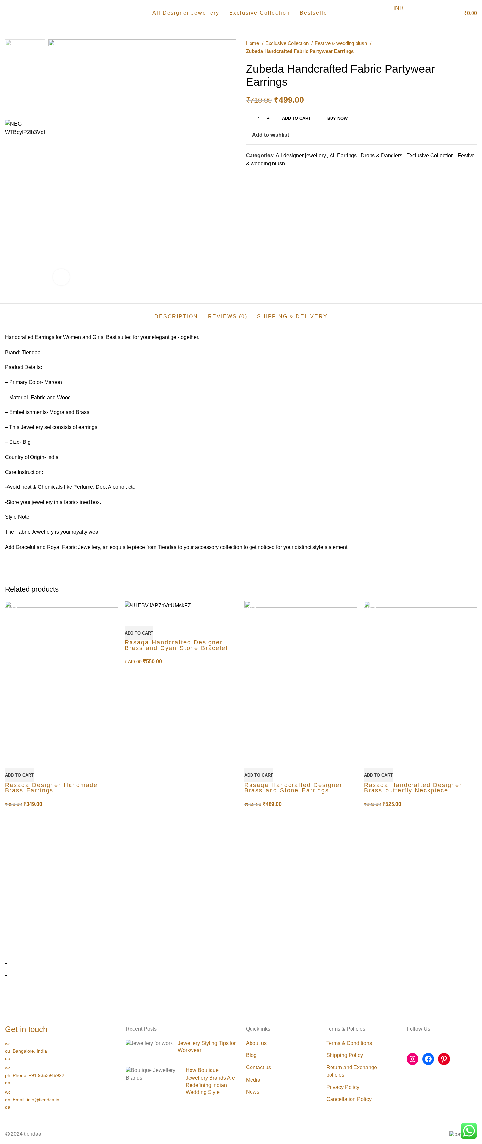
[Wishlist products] (445, 13)
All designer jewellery (301, 155)
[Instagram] (412, 1059)
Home (253, 43)
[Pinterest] (444, 1059)
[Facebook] (428, 1059)
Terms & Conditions (349, 1043)
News (252, 1092)
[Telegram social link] (281, 175)
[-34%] (420, 676)
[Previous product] (460, 47)
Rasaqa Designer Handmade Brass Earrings (51, 788)
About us (256, 1043)
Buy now (337, 118)
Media (253, 1080)
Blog (251, 1055)
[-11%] (300, 676)
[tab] (176, 313)
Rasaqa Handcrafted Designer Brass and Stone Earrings (293, 788)
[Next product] (474, 47)
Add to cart (296, 118)
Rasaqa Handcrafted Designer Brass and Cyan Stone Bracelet (176, 645)
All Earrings (343, 155)
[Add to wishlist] (31, 760)
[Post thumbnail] (149, 1048)
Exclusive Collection (287, 43)
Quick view (13, 760)
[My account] (422, 13)
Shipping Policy (344, 1055)
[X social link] (259, 175)
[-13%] (61, 676)
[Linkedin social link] (274, 175)
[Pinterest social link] (266, 175)
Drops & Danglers (381, 155)
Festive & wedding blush (341, 43)
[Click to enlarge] (61, 277)
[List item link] (60, 1075)
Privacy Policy (342, 1087)
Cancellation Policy (349, 1099)
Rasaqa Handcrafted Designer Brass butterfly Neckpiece (413, 788)
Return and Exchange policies (351, 1071)
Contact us (258, 1067)
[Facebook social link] (251, 175)
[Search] (433, 13)
